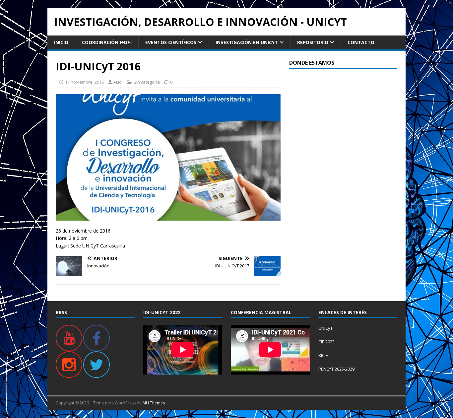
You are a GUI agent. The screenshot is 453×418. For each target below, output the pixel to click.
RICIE (323, 355)
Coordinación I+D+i (107, 42)
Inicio (61, 42)
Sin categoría (147, 82)
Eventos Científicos (170, 42)
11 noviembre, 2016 (84, 82)
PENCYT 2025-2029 (336, 369)
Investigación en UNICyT (247, 42)
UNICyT (325, 328)
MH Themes (154, 403)
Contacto (361, 42)
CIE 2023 (326, 342)
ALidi (118, 82)
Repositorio (312, 42)
